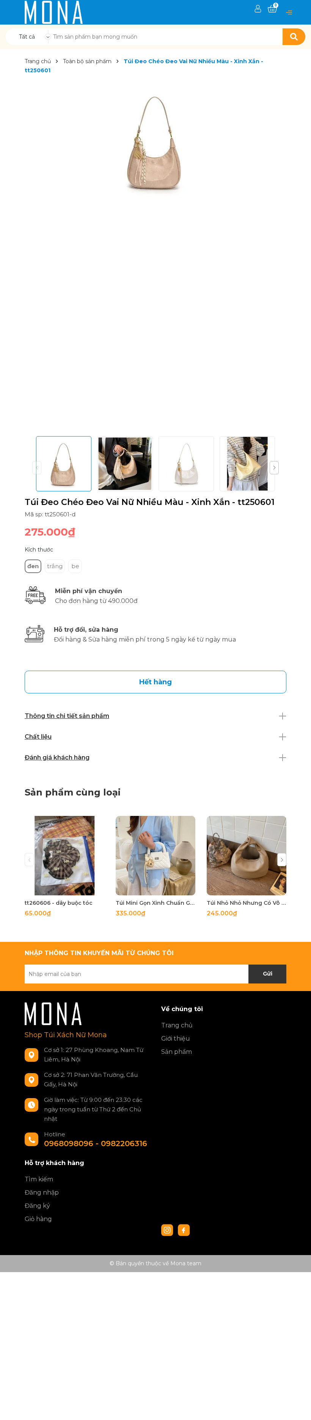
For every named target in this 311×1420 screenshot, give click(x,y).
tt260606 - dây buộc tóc (59, 903)
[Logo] (54, 11)
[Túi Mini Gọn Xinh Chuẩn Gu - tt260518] (155, 855)
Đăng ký (37, 1205)
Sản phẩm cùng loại (73, 792)
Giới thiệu (175, 1038)
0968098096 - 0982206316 (95, 1143)
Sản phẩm (176, 1051)
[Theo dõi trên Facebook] (184, 1229)
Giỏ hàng (38, 1219)
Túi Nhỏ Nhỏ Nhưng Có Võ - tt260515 (246, 903)
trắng (55, 566)
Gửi (267, 973)
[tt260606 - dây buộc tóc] (64, 855)
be (75, 566)
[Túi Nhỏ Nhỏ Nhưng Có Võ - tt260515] (246, 855)
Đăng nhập (42, 1192)
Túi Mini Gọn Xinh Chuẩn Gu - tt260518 (155, 903)
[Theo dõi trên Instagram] (168, 1229)
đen (33, 566)
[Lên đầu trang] (297, 1406)
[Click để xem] (155, 141)
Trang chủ (177, 1025)
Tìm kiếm (39, 1179)
